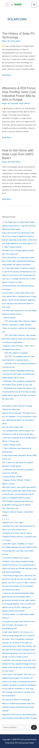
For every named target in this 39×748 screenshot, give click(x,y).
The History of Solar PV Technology (16, 700)
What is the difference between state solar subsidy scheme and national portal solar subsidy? (18, 707)
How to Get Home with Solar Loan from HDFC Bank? (18, 154)
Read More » (7, 74)
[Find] (34, 727)
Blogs (4, 41)
